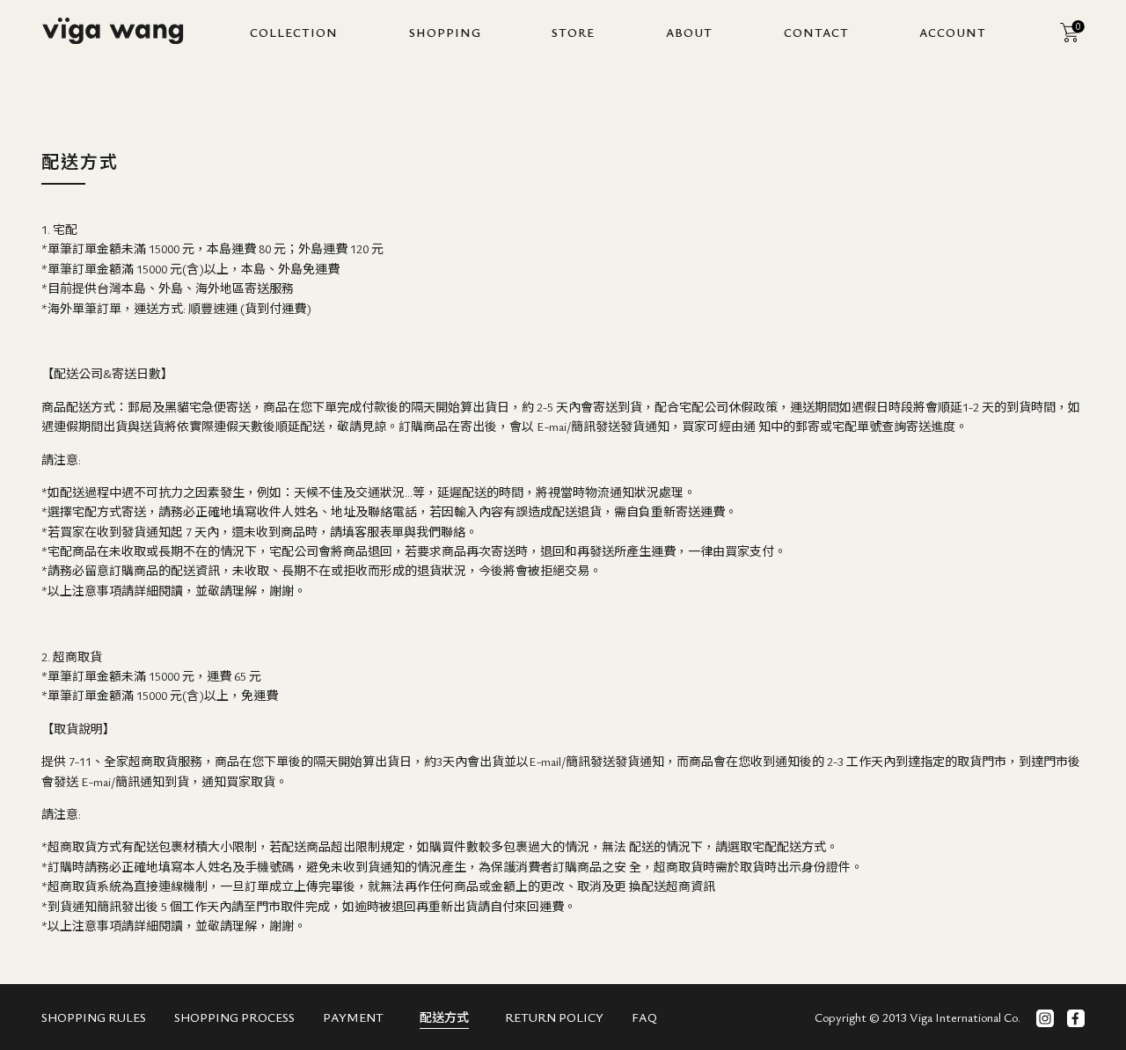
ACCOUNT (952, 32)
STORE (573, 32)
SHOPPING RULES (93, 1017)
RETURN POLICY (554, 1017)
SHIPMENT (444, 1017)
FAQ (644, 1017)
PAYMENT (353, 1017)
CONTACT (816, 32)
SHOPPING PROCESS (234, 1017)
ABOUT (689, 32)
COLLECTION (294, 32)
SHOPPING (445, 32)
